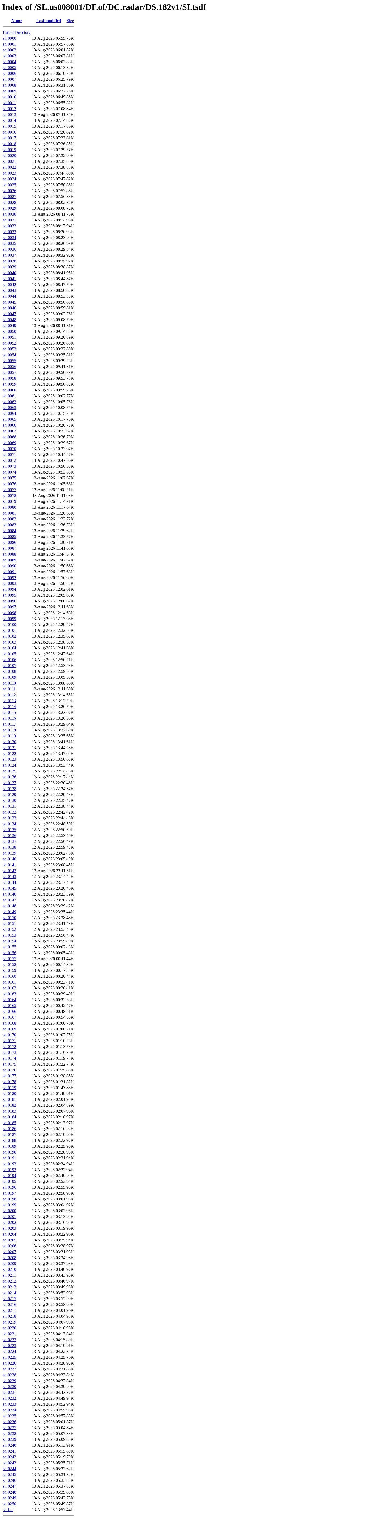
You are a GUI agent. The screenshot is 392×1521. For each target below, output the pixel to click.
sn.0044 (9, 296)
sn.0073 (9, 466)
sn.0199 (9, 1205)
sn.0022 (9, 167)
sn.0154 (9, 941)
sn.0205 (9, 1240)
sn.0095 (9, 595)
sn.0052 (9, 343)
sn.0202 (9, 1222)
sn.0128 (9, 788)
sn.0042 (9, 284)
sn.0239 (9, 1439)
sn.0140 (9, 859)
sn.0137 (9, 841)
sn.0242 (9, 1457)
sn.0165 (9, 1005)
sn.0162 (9, 988)
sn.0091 (9, 571)
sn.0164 (9, 999)
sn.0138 (9, 847)
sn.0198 (9, 1199)
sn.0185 (9, 1122)
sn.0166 (9, 1011)
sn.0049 (9, 325)
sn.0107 (9, 665)
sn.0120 (9, 741)
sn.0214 (9, 1293)
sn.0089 (9, 560)
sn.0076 (9, 484)
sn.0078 (9, 495)
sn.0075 (9, 478)
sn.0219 (9, 1322)
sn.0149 (9, 911)
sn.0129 (9, 794)
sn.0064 (9, 413)
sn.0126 (9, 777)
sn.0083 (9, 525)
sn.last (8, 1509)
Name (16, 20)
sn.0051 (9, 337)
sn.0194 (9, 1175)
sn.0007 (9, 79)
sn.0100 (9, 624)
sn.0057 (9, 372)
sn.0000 (9, 38)
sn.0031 (9, 220)
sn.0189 (9, 1146)
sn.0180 (9, 1093)
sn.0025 (9, 185)
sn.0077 (9, 489)
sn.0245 (9, 1474)
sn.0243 (9, 1463)
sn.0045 (9, 302)
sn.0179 (9, 1087)
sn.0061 (9, 396)
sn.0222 (9, 1339)
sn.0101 (9, 630)
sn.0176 (9, 1070)
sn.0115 (9, 712)
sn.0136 (9, 835)
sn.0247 (9, 1486)
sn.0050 (9, 331)
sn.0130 (9, 800)
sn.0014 (9, 120)
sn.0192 (9, 1164)
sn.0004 (9, 61)
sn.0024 (9, 179)
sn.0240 (9, 1445)
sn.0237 (9, 1427)
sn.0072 (9, 460)
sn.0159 (9, 970)
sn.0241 (9, 1451)
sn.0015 (9, 126)
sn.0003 (9, 56)
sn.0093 (9, 583)
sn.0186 (9, 1128)
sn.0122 (9, 753)
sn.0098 (9, 612)
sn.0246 (9, 1480)
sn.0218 (9, 1316)
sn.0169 (9, 1029)
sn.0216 (9, 1304)
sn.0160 (9, 976)
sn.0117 (9, 724)
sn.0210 (9, 1269)
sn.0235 (9, 1416)
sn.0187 (9, 1134)
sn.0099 (9, 618)
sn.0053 (9, 349)
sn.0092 (9, 577)
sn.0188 (9, 1140)
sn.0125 (9, 771)
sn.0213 (9, 1287)
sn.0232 (9, 1398)
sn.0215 (9, 1298)
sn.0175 (9, 1064)
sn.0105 (9, 654)
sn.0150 (9, 917)
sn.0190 (9, 1152)
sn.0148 (9, 906)
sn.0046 (9, 308)
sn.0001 (9, 44)
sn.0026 (9, 190)
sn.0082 (9, 519)
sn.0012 (9, 108)
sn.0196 (9, 1187)
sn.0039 (9, 267)
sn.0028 (9, 202)
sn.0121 (9, 747)
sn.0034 (9, 237)
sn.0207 (9, 1251)
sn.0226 (9, 1363)
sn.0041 (9, 278)
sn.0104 (9, 648)
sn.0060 (9, 390)
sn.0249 (9, 1498)
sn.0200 (9, 1210)
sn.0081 (9, 513)
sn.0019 (9, 149)
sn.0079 (9, 501)
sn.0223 (9, 1345)
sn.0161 (9, 982)
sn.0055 (9, 360)
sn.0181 (9, 1099)
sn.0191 (9, 1158)
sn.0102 (9, 636)
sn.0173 (9, 1052)
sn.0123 (9, 759)
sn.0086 (9, 542)
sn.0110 (9, 683)
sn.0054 (9, 355)
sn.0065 (9, 419)
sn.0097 (9, 607)
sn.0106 (9, 659)
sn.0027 (9, 196)
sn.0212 (9, 1281)
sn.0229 (9, 1380)
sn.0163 (9, 994)
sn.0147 (9, 900)
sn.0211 (9, 1275)
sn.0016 (9, 132)
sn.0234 (9, 1410)
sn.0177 (9, 1076)
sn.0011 (9, 102)
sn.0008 (9, 85)
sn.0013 (9, 114)
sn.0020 (9, 155)
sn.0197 (9, 1193)
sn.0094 (9, 589)
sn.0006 (9, 73)
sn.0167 (9, 1017)
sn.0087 (9, 548)
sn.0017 (9, 138)
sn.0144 (9, 882)
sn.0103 (9, 642)
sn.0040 (9, 272)
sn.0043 (9, 290)
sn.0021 (9, 161)
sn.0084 (9, 530)
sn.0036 (9, 249)
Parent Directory (17, 32)
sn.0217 (9, 1310)
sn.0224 (9, 1351)
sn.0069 (9, 442)
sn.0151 (9, 923)
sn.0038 (9, 261)
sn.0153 (9, 935)
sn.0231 (9, 1392)
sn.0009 (9, 91)
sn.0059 (9, 384)
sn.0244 (9, 1468)
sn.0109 (9, 677)
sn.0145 (9, 888)
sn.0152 (9, 929)
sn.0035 (9, 243)
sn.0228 (9, 1375)
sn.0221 (9, 1334)
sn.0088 (9, 554)
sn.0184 (9, 1117)
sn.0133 (9, 818)
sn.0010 (9, 97)
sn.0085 (9, 536)
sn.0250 (9, 1504)
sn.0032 (9, 226)
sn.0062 (9, 401)
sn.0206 (9, 1246)
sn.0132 (9, 812)
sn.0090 (9, 566)
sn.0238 (9, 1433)
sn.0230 (9, 1386)
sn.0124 (9, 765)
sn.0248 (9, 1492)
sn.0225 (9, 1357)
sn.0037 (9, 255)
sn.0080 (9, 507)
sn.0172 (9, 1046)
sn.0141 (9, 865)
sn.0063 (9, 407)
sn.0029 (9, 208)
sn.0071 (9, 454)
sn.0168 (9, 1023)
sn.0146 (9, 894)
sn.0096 (9, 601)
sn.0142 (9, 870)
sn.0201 (9, 1216)
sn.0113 (9, 700)
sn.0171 (9, 1040)
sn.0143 (9, 876)
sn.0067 (9, 431)
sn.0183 (9, 1111)
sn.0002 (9, 50)
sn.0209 (9, 1263)
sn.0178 (9, 1081)
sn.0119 (9, 736)
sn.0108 (9, 671)
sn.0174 (9, 1058)
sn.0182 (9, 1105)
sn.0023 (9, 173)
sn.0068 (9, 437)
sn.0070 (9, 448)
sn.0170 (9, 1035)
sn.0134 (9, 824)
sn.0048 (9, 319)
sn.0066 (9, 425)
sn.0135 (9, 829)
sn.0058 (9, 378)
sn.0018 (9, 143)
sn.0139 (9, 853)
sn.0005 (9, 67)
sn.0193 (9, 1169)
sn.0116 (9, 718)
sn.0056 (9, 366)
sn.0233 (9, 1404)
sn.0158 (9, 964)
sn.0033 (9, 231)
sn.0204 (9, 1234)
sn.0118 (9, 730)
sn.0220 (9, 1328)
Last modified (48, 20)
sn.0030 (9, 214)
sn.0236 (9, 1421)
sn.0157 (9, 958)
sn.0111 (9, 689)
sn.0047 (9, 314)
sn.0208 (9, 1257)
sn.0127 (9, 782)
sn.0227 (9, 1369)
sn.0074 (9, 472)
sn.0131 (9, 806)
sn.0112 (9, 695)
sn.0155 (9, 947)
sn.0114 (9, 706)
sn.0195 (9, 1181)
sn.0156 (9, 952)
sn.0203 (9, 1228)
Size (70, 20)
